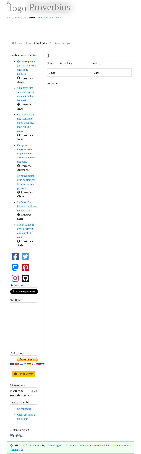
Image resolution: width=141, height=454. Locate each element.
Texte (52, 72)
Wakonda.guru (54, 445)
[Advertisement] (70, 29)
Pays (28, 43)
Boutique (55, 43)
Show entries (59, 62)
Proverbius (35, 445)
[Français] (12, 435)
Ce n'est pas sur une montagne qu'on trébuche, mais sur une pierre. (25, 122)
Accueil (18, 43)
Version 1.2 (16, 449)
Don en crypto (25, 373)
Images (66, 43)
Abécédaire (40, 43)
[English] (20, 435)
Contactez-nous (121, 445)
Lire (96, 72)
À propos (71, 445)
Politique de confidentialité (94, 445)
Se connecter (24, 408)
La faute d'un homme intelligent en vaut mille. (27, 206)
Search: (96, 62)
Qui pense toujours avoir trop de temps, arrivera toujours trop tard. (26, 153)
